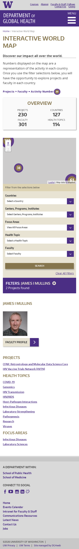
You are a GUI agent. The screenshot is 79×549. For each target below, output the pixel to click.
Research (8, 421)
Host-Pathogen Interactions (20, 401)
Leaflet (51, 182)
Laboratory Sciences (15, 444)
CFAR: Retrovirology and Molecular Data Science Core (35, 364)
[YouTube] (11, 491)
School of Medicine (14, 477)
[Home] (19, 18)
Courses (34, 4)
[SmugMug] (28, 491)
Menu (72, 13)
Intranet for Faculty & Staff (20, 511)
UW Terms (24, 545)
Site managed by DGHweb (47, 545)
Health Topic (12, 234)
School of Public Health (17, 473)
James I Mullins (36, 283)
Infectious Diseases (15, 406)
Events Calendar (13, 507)
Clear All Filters (65, 273)
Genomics (9, 387)
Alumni (44, 4)
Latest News (11, 520)
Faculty (9, 248)
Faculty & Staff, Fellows (63, 4)
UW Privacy (9, 545)
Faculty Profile (16, 342)
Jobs (5, 528)
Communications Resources (20, 515)
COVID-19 (9, 382)
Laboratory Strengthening (19, 411)
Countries (10, 195)
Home (6, 31)
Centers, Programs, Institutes (22, 208)
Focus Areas (12, 221)
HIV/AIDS (8, 396)
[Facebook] (5, 491)
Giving (71, 7)
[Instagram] (17, 491)
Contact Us (60, 7)
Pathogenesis (11, 416)
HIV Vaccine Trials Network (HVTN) (24, 369)
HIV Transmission (13, 392)
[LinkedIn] (22, 491)
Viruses (7, 426)
